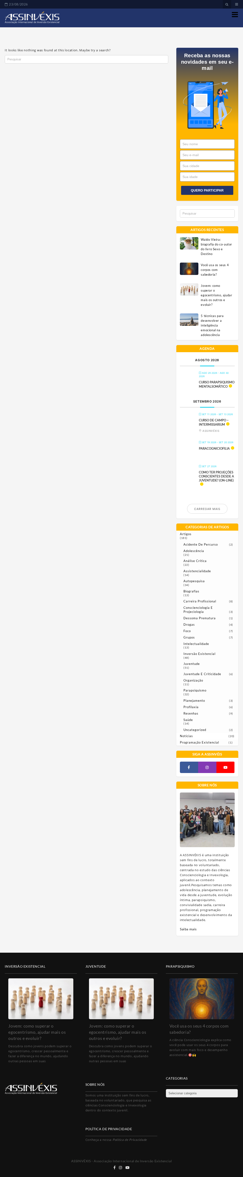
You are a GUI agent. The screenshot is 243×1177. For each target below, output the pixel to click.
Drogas (189, 624)
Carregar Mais (207, 509)
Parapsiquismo (194, 690)
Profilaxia (191, 707)
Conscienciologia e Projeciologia (198, 610)
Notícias (186, 736)
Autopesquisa (194, 581)
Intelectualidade (196, 644)
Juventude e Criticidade (202, 674)
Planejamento (194, 700)
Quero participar (207, 190)
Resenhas (190, 713)
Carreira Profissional (199, 601)
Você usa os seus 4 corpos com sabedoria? (215, 269)
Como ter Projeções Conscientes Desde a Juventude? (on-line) (216, 476)
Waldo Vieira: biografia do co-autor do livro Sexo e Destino (216, 247)
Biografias (191, 591)
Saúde (188, 720)
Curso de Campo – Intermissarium (214, 422)
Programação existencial (199, 742)
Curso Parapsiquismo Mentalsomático (216, 384)
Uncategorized (194, 730)
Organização (193, 680)
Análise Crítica (195, 561)
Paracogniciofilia (214, 448)
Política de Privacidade (129, 1140)
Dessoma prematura (199, 618)
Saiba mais (188, 929)
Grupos (189, 637)
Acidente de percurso (200, 544)
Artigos (186, 534)
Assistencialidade (197, 571)
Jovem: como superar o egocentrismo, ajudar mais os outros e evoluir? (216, 295)
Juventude (191, 664)
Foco (187, 631)
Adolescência (193, 551)
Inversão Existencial (199, 654)
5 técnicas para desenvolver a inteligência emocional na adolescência (212, 325)
